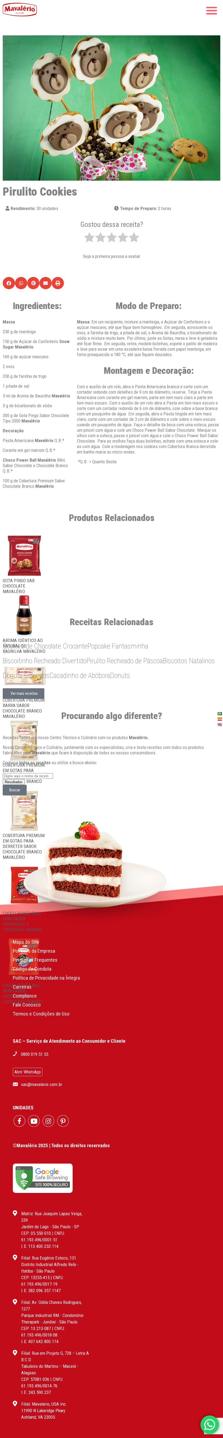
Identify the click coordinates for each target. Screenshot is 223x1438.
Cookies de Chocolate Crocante (45, 646)
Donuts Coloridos (26, 675)
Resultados (14, 782)
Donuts (120, 675)
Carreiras (22, 987)
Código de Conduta (32, 969)
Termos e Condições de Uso (41, 1014)
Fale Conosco (27, 1005)
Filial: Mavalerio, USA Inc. (44, 1404)
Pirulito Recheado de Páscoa (124, 661)
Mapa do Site (26, 942)
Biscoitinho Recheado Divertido (44, 661)
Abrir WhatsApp (27, 1072)
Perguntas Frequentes (35, 960)
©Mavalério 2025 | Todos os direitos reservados (61, 1145)
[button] (9, 283)
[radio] (89, 237)
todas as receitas (35, 762)
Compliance (25, 996)
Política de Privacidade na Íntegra (46, 978)
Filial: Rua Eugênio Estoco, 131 (48, 1258)
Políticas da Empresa (34, 951)
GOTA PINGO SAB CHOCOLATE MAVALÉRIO (19, 586)
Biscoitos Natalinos (189, 661)
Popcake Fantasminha (118, 646)
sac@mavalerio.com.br (41, 1084)
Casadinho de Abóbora (79, 675)
